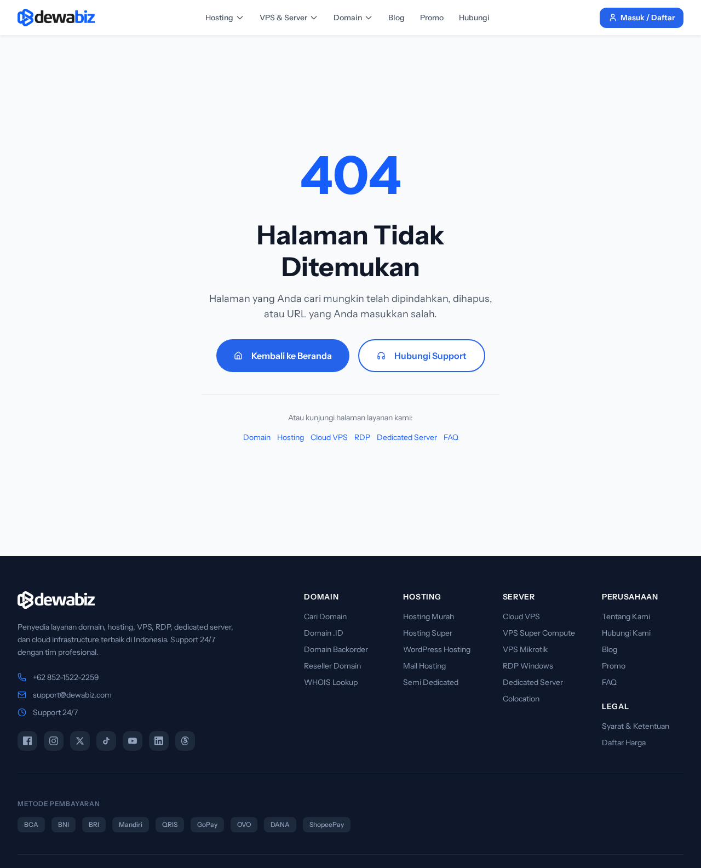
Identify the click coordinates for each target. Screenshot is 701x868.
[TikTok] (106, 741)
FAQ (451, 437)
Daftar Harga (624, 742)
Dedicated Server (407, 437)
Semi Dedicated (430, 682)
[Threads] (185, 741)
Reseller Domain (332, 666)
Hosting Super (427, 633)
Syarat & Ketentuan (635, 726)
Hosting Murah (428, 616)
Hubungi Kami (626, 633)
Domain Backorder (336, 649)
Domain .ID (323, 633)
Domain (348, 17)
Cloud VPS (329, 437)
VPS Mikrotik (525, 649)
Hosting (219, 17)
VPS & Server (283, 17)
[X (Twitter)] (80, 741)
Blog (396, 17)
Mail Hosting (424, 666)
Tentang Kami (626, 616)
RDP (362, 437)
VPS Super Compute (539, 633)
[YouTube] (132, 741)
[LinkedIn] (159, 741)
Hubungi (474, 17)
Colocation (521, 699)
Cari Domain (325, 616)
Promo (432, 17)
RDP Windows (528, 666)
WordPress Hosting (436, 649)
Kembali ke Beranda (291, 355)
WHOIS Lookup (331, 682)
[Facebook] (27, 741)
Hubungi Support (430, 355)
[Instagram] (54, 741)
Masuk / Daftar (647, 17)
